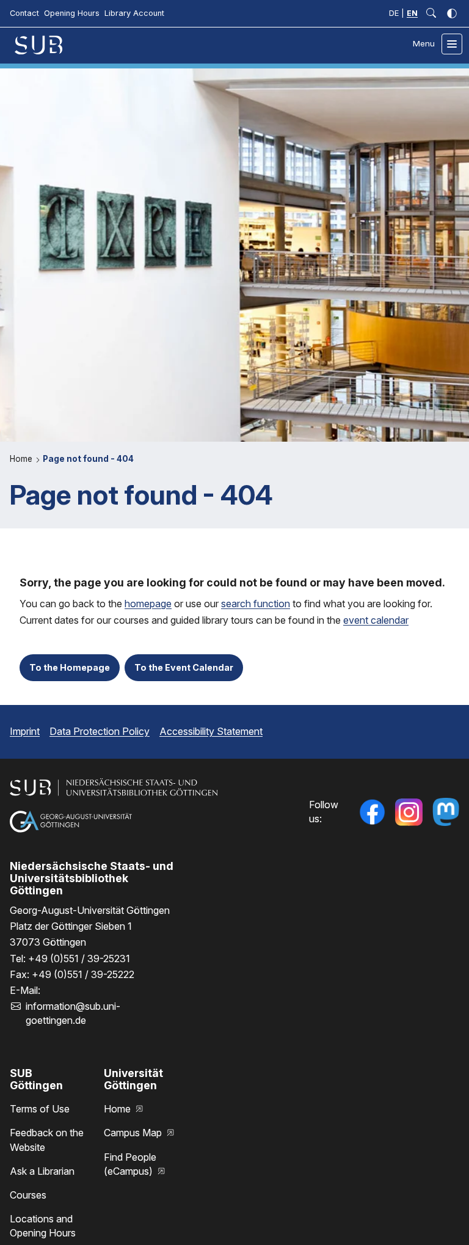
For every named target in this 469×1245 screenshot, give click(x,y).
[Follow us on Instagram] (408, 812)
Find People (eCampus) (130, 1164)
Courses (28, 1195)
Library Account (134, 13)
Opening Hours (72, 13)
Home (22, 459)
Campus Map (134, 1132)
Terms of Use (40, 1109)
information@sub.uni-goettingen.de (73, 1013)
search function (255, 603)
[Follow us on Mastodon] (445, 812)
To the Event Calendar (183, 667)
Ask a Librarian (42, 1171)
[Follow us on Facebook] (371, 812)
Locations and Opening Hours (43, 1226)
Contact (24, 13)
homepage (148, 603)
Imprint (25, 731)
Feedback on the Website (47, 1139)
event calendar (376, 620)
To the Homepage (69, 667)
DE (394, 13)
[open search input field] (431, 13)
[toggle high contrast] (452, 13)
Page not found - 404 (88, 459)
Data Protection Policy (99, 731)
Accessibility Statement (211, 731)
